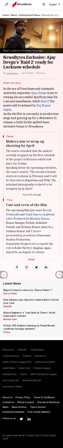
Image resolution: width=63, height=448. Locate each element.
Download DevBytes (13, 411)
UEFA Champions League (43, 374)
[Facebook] (17, 267)
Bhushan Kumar (39, 218)
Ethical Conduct (25, 402)
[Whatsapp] (26, 267)
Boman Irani (10, 319)
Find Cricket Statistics (39, 411)
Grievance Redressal (48, 402)
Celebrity (22, 349)
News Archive (19, 407)
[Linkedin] (46, 267)
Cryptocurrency (11, 355)
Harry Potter (10, 293)
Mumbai (31, 159)
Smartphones (10, 374)
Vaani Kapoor (33, 214)
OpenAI (7, 306)
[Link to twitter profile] (21, 419)
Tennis (23, 374)
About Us (7, 397)
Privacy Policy (23, 397)
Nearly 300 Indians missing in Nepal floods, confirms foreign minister (29, 327)
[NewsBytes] (22, 4)
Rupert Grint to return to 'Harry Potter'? (27, 290)
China (6, 332)
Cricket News (37, 349)
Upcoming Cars (11, 380)
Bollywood (8, 349)
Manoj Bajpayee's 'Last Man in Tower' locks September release (29, 314)
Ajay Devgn (39, 93)
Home (6, 15)
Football (27, 355)
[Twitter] (36, 267)
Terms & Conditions (44, 397)
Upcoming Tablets (12, 386)
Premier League (42, 368)
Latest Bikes (9, 368)
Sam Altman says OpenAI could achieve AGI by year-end (31, 301)
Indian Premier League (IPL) (17, 362)
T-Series (36, 231)
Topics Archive (38, 407)
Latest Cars (24, 368)
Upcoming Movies (31, 380)
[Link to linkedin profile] (29, 419)
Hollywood (40, 355)
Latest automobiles (45, 362)
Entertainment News (29, 15)
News (14, 15)
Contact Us (8, 402)
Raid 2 (44, 101)
